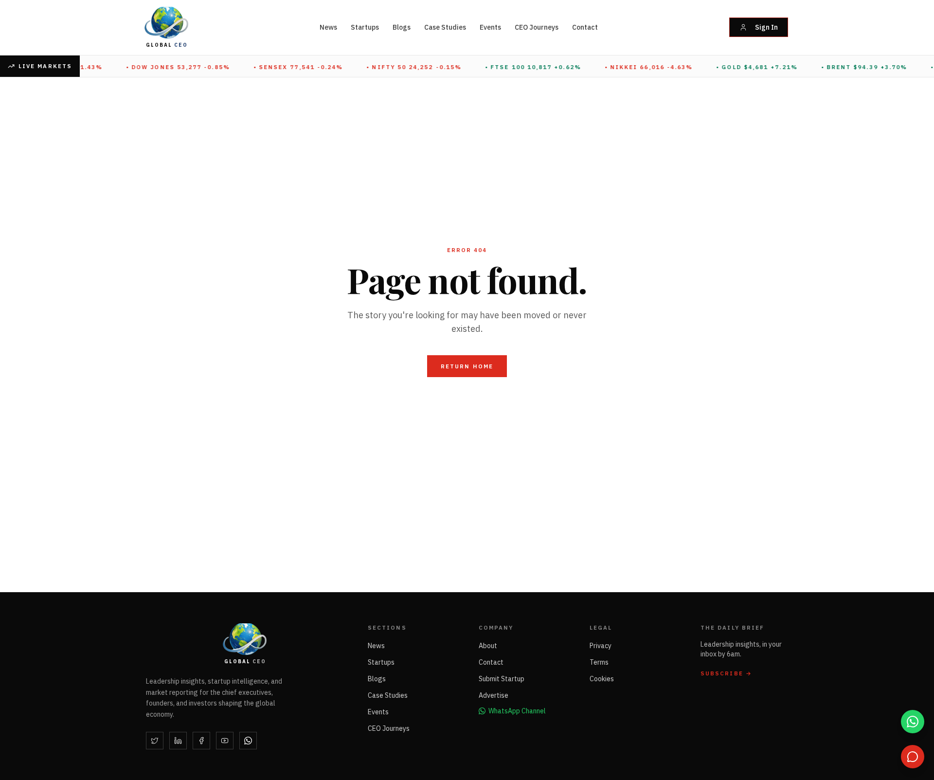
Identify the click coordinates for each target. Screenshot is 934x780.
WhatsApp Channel (517, 711)
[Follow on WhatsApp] (248, 740)
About (488, 645)
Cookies (602, 678)
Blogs (402, 27)
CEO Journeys (536, 27)
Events (490, 27)
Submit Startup (501, 678)
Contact (585, 27)
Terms (599, 662)
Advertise (493, 695)
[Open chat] (912, 756)
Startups (365, 27)
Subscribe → (726, 673)
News (328, 27)
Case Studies (445, 27)
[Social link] (154, 740)
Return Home (467, 366)
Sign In (766, 27)
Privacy (600, 645)
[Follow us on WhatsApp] (912, 721)
